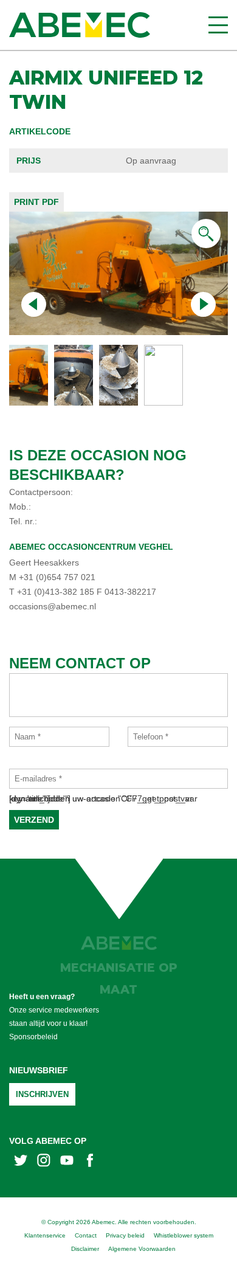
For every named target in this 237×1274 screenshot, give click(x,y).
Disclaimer (85, 1248)
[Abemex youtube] (67, 1162)
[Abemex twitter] (20, 1162)
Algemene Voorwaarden (142, 1248)
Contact (86, 1235)
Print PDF (36, 202)
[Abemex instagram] (43, 1162)
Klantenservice (45, 1235)
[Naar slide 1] (73, 375)
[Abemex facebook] (90, 1162)
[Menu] (218, 25)
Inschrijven (42, 1094)
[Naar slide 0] (28, 375)
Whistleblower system (183, 1235)
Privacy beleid (125, 1235)
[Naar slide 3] (163, 375)
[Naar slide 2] (118, 375)
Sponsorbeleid (33, 1037)
